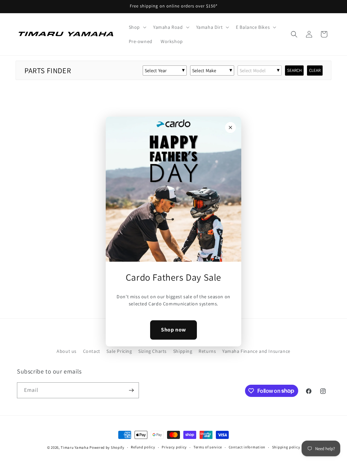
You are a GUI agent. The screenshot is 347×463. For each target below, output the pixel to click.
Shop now (173, 329)
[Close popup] (230, 127)
